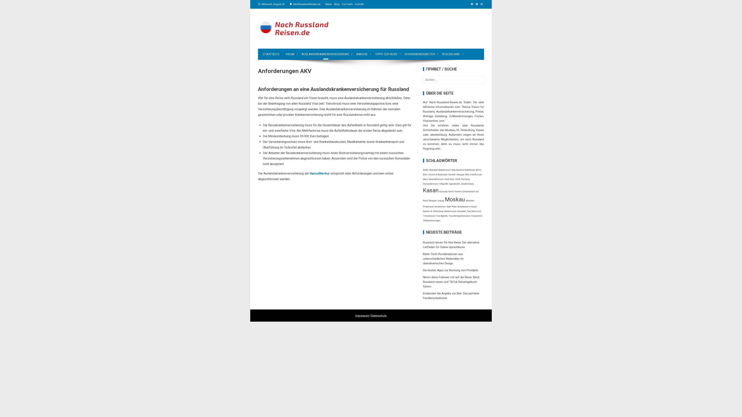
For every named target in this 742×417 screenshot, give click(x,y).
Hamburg (465, 179)
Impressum (362, 315)
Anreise (362, 54)
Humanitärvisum (430, 184)
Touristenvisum (474, 211)
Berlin (478, 170)
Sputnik (426, 211)
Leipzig (440, 200)
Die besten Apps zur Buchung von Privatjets (450, 270)
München (470, 200)
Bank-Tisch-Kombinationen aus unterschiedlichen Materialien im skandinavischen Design (443, 258)
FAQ (467, 174)
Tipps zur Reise (386, 54)
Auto (454, 170)
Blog (336, 4)
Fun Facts (347, 4)
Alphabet (433, 170)
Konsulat (443, 191)
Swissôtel (461, 211)
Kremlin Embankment (465, 191)
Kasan (431, 190)
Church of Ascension (438, 174)
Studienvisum (450, 211)
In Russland (451, 54)
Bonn (425, 174)
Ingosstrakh (454, 184)
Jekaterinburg (467, 184)
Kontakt (359, 4)
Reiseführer (440, 206)
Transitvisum (429, 216)
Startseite (271, 54)
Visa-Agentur (442, 216)
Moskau (455, 199)
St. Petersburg (437, 211)
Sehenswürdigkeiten (420, 54)
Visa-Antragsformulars (459, 216)
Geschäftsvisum (436, 179)
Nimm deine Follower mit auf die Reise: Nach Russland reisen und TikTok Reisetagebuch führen (451, 281)
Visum (290, 54)
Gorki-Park (449, 179)
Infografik (443, 184)
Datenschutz (379, 315)
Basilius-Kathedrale (465, 170)
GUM (457, 179)
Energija (460, 174)
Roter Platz (452, 206)
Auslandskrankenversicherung (325, 54)
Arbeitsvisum (444, 170)
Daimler (452, 174)
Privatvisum (428, 206)
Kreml (451, 191)
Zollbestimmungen (431, 220)
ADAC (426, 170)
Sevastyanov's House (467, 206)
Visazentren (476, 216)
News (328, 4)
